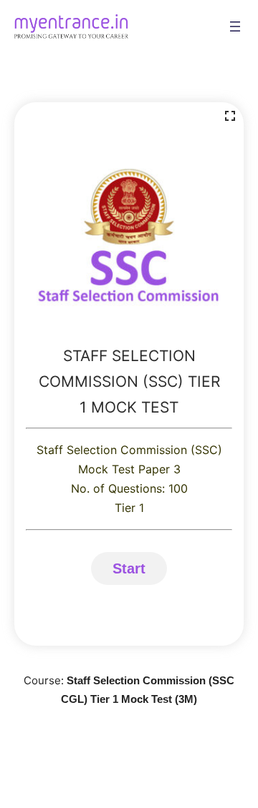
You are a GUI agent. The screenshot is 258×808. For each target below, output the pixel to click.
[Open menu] (235, 26)
